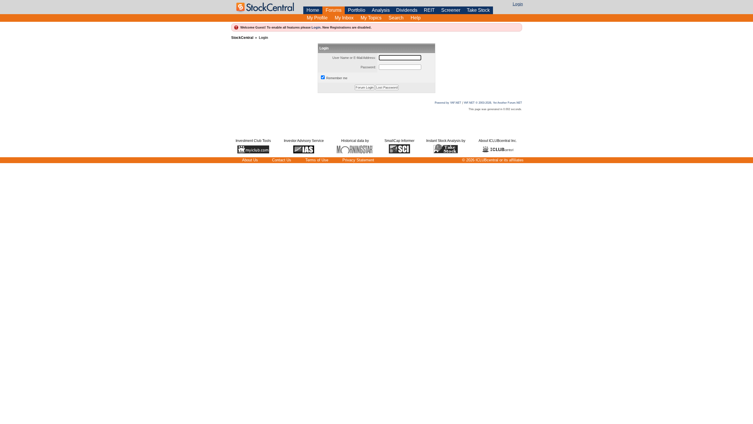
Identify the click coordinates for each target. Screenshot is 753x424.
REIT (429, 10)
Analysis (381, 10)
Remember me (336, 78)
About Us (250, 160)
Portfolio (356, 10)
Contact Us (281, 160)
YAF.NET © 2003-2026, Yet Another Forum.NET (493, 102)
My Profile (317, 17)
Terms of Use (316, 160)
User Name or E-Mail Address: (354, 57)
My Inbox (344, 17)
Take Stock (478, 10)
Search (396, 17)
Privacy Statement (358, 160)
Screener (450, 10)
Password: (368, 67)
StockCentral (242, 38)
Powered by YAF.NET (448, 102)
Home (312, 10)
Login (518, 3)
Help (416, 17)
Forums (333, 10)
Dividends (406, 10)
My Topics (371, 17)
